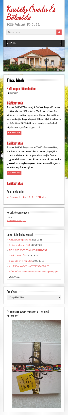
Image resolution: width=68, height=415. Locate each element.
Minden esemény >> (16, 220)
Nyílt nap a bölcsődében (21, 88)
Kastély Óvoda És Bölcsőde (31, 13)
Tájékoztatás (15, 102)
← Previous (12, 197)
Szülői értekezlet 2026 (19, 245)
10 (32, 197)
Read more (14, 132)
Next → (43, 197)
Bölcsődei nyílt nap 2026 (21, 261)
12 (37, 197)
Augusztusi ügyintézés (20, 239)
